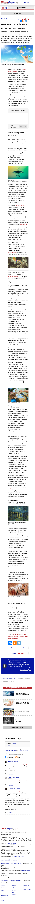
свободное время (13, 489)
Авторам (14, 890)
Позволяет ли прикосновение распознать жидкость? (22, 693)
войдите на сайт (24, 750)
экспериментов (20, 205)
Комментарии (4, 895)
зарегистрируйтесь (10, 750)
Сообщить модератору (22, 764)
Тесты (2, 892)
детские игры (24, 224)
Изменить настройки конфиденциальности (12, 880)
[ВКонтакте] (21, 21)
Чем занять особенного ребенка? (23, 720)
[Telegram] (26, 21)
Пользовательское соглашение (9, 860)
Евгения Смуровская (14, 788)
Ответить (11, 773)
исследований (12, 252)
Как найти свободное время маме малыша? (22, 703)
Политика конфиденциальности (9, 859)
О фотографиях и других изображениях (11, 863)
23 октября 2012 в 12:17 (10, 764)
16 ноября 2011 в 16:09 (10, 780)
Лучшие (8, 745)
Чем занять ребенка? (22, 711)
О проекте (14, 885)
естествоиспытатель (14, 276)
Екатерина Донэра (13, 777)
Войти (27, 2)
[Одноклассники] (23, 21)
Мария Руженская (13, 761)
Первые (14, 743)
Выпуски (3, 885)
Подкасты (3, 897)
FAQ (13, 887)
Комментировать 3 (18, 647)
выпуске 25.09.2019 (20, 680)
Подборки (3, 887)
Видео (2, 900)
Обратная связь (27, 889)
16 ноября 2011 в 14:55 (10, 791)
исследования (13, 638)
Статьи (2, 890)
